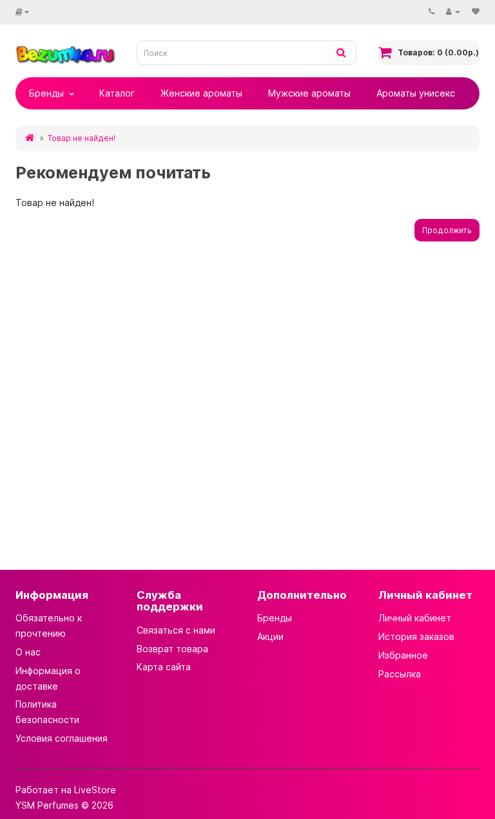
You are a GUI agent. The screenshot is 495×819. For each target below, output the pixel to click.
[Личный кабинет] (453, 11)
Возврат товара (172, 648)
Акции (270, 636)
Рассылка (399, 673)
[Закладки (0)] (476, 11)
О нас (28, 651)
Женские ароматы (201, 93)
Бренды (46, 93)
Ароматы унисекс (415, 93)
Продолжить (447, 230)
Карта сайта (164, 666)
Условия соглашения (61, 738)
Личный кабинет (414, 617)
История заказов (416, 636)
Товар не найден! (81, 138)
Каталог (117, 93)
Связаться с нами (176, 630)
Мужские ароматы (309, 93)
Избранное (403, 655)
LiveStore (95, 789)
